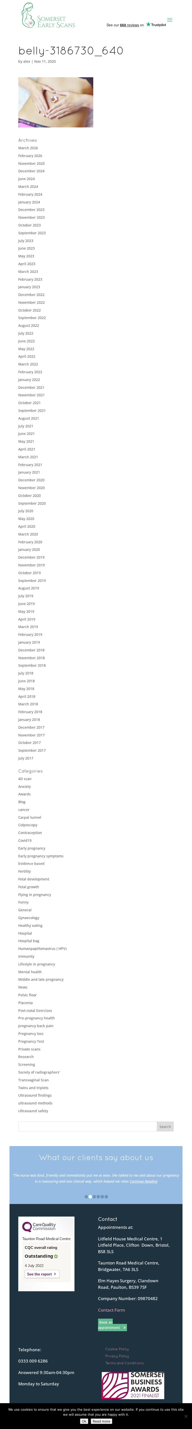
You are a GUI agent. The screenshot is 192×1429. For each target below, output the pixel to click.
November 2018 (31, 657)
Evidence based (31, 863)
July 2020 (25, 510)
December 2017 (31, 727)
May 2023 (26, 256)
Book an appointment (109, 1325)
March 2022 (28, 364)
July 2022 (25, 333)
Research (26, 1056)
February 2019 (30, 634)
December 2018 (31, 650)
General (25, 910)
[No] (185, 1416)
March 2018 (28, 704)
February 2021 (30, 464)
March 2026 (28, 147)
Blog (22, 801)
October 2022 (29, 310)
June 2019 (26, 603)
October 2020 (29, 495)
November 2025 (31, 163)
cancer (24, 809)
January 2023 (29, 286)
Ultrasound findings (35, 1095)
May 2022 (26, 348)
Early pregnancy (31, 848)
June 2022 (26, 341)
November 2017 (31, 735)
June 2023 (26, 248)
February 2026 (30, 155)
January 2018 (29, 719)
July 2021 (25, 426)
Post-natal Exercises (35, 1010)
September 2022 (32, 317)
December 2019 (31, 557)
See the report (39, 1274)
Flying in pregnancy (34, 894)
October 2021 (29, 402)
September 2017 (32, 750)
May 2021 (26, 441)
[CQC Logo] (39, 1231)
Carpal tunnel (29, 817)
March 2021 (28, 457)
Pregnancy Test (31, 1041)
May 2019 (26, 611)
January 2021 (29, 472)
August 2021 (28, 418)
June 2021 (26, 433)
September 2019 (32, 580)
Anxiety (24, 786)
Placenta (25, 1002)
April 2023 (26, 263)
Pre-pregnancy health (36, 1018)
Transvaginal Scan (33, 1080)
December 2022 (31, 294)
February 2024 (30, 194)
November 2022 (31, 302)
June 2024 (26, 178)
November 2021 (31, 395)
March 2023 (28, 271)
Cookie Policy (117, 1349)
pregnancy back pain (36, 1025)
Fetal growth (28, 886)
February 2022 (30, 371)
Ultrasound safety (33, 1110)
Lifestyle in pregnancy (36, 964)
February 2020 (30, 542)
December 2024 (31, 171)
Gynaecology (28, 917)
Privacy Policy (117, 1356)
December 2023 (31, 209)
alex (26, 61)
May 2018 (26, 688)
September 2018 (32, 665)
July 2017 (25, 758)
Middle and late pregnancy (41, 979)
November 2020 (31, 487)
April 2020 (26, 526)
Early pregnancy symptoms (41, 856)
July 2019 (25, 595)
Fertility (24, 871)
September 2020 (32, 503)
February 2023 (30, 279)
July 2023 (25, 240)
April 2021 (26, 449)
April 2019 (26, 619)
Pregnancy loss (31, 1033)
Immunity (26, 956)
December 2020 (31, 480)
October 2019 (29, 572)
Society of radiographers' (39, 1072)
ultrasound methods (35, 1103)
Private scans (29, 1049)
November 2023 (31, 217)
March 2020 (28, 534)
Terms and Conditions (124, 1363)
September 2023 (32, 233)
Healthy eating (30, 925)
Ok (84, 1421)
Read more (101, 1421)
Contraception (30, 832)
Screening (26, 1064)
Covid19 (25, 840)
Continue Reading (143, 1181)
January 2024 (29, 202)
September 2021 (32, 410)
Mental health (30, 971)
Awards (24, 794)
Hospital (25, 933)
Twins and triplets (33, 1087)
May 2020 (26, 518)
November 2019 (31, 565)
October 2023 (29, 225)
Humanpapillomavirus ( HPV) (42, 948)
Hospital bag (28, 940)
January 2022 (29, 379)
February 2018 (30, 711)
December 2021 (31, 387)
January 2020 (29, 549)
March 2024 (28, 186)
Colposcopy (27, 824)
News (23, 987)
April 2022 (26, 356)
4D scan (25, 778)
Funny (23, 902)
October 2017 (29, 742)
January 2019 (29, 642)
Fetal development (33, 879)
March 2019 (28, 626)
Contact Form (111, 1310)
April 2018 (26, 696)
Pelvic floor (27, 995)
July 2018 (25, 673)
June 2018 (26, 681)
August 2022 (28, 325)
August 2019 (28, 588)
